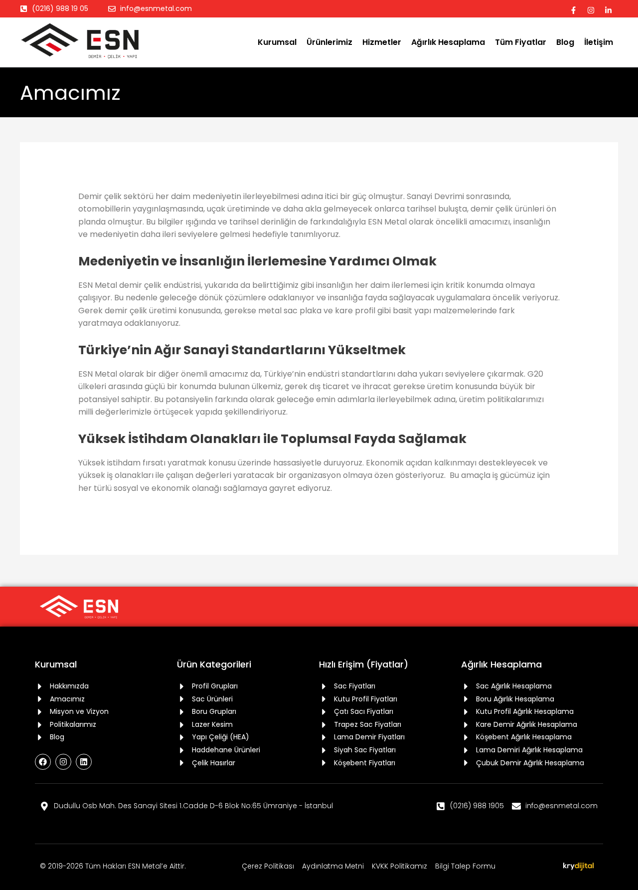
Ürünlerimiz (329, 42)
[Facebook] (43, 762)
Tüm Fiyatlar (520, 42)
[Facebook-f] (573, 9)
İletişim (598, 42)
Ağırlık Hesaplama (448, 42)
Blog (565, 42)
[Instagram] (591, 9)
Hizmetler (381, 42)
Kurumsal (277, 42)
